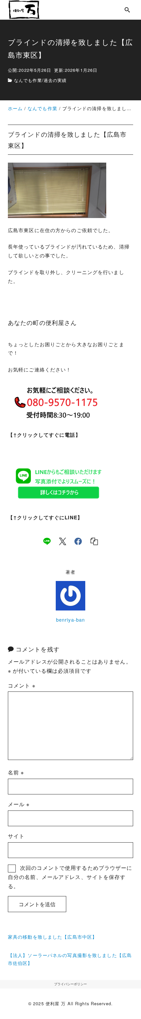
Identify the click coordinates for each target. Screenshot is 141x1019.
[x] (62, 541)
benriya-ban (70, 619)
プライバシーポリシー (70, 984)
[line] (46, 541)
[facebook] (78, 541)
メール (19, 804)
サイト (16, 836)
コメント (21, 685)
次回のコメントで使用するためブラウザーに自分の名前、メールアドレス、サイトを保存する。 (70, 877)
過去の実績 (55, 80)
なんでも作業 (28, 80)
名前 (16, 772)
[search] (127, 9)
